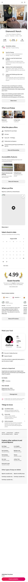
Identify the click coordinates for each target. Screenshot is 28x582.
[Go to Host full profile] (13, 341)
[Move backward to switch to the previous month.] (3, 238)
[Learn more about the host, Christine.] (3, 381)
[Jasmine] (3, 302)
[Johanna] (24, 302)
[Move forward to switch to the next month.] (23, 238)
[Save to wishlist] (24, 2)
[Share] (22, 2)
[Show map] (13, 209)
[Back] (3, 2)
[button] (23, 244)
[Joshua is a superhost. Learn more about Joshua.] (3, 46)
